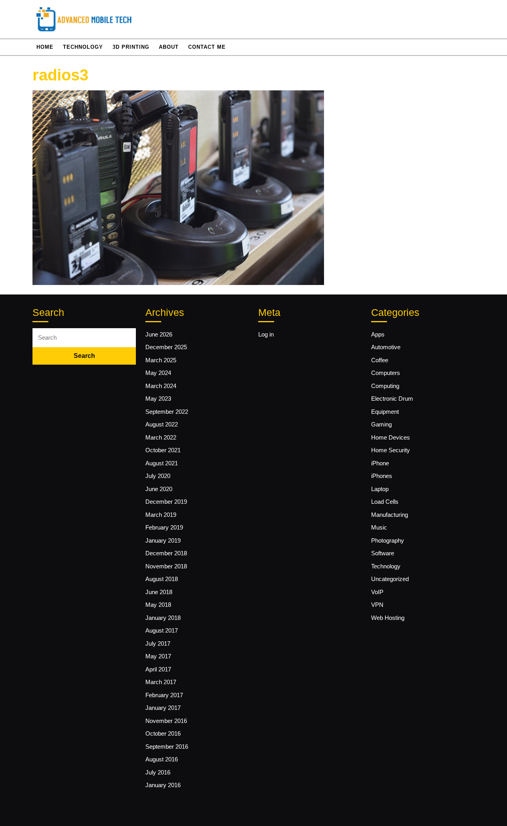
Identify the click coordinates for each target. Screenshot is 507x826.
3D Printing (130, 47)
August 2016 (161, 759)
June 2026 (158, 334)
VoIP (377, 592)
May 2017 (158, 656)
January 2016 (163, 785)
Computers (385, 372)
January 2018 (163, 617)
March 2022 (160, 437)
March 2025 (160, 360)
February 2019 (164, 527)
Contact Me (207, 47)
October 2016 (163, 733)
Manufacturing (389, 514)
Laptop (380, 489)
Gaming (381, 424)
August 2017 (161, 630)
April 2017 (158, 669)
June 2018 (158, 592)
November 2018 (166, 566)
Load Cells (384, 501)
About (169, 47)
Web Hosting (387, 617)
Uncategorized (390, 579)
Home (44, 47)
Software (382, 553)
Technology (83, 47)
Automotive (385, 347)
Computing (385, 385)
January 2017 (163, 707)
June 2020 (158, 489)
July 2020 (157, 475)
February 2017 (164, 695)
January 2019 (163, 540)
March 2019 (160, 514)
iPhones (381, 475)
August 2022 (161, 424)
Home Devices (390, 437)
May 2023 (158, 398)
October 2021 (163, 450)
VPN (377, 604)
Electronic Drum (392, 398)
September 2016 (166, 746)
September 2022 (166, 411)
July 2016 (157, 772)
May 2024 (158, 372)
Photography (387, 540)
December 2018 (166, 553)
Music (379, 527)
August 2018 (161, 579)
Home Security (390, 450)
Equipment (385, 411)
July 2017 (157, 643)
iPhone (380, 463)
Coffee (379, 360)
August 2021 (161, 463)
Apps (378, 334)
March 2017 (160, 682)
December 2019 (166, 501)
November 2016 (166, 720)
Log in (266, 334)
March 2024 (160, 385)
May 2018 (158, 604)
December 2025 (166, 347)
